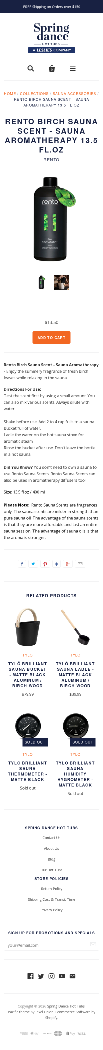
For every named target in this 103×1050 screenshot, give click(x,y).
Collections (34, 93)
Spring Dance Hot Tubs (66, 1006)
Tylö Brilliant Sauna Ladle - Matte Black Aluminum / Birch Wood (75, 674)
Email (80, 564)
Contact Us (51, 837)
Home (10, 93)
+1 (67, 564)
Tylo (27, 655)
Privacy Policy (51, 910)
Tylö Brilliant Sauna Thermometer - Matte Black (27, 771)
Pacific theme (19, 1012)
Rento (52, 159)
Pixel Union (45, 1012)
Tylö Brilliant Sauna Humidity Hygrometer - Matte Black (75, 774)
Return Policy (51, 888)
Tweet (33, 564)
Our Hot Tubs (51, 870)
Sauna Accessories (74, 93)
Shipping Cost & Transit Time (51, 899)
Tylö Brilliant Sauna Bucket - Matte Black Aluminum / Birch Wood (27, 674)
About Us (51, 848)
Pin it (45, 564)
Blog (51, 859)
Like (22, 564)
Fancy (56, 564)
